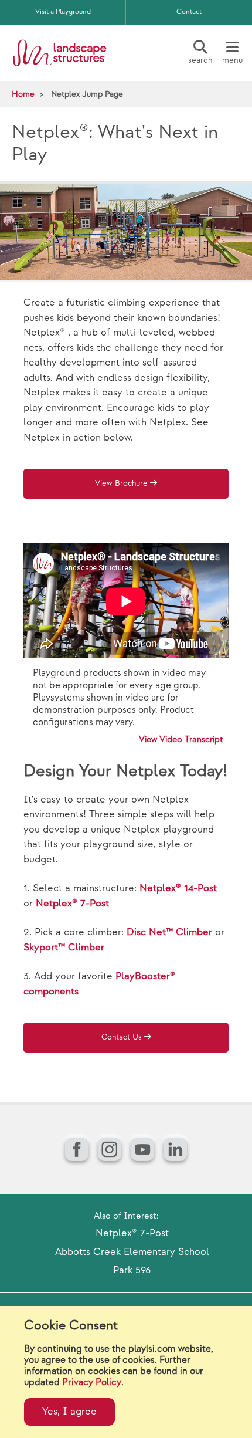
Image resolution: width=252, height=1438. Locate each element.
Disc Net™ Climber (169, 932)
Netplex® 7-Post (72, 903)
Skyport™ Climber (63, 947)
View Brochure (121, 483)
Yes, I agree (69, 1411)
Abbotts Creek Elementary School (132, 1252)
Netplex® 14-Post (178, 888)
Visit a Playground (63, 12)
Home (23, 94)
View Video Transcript (181, 740)
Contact (189, 12)
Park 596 (132, 1270)
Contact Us (121, 1037)
